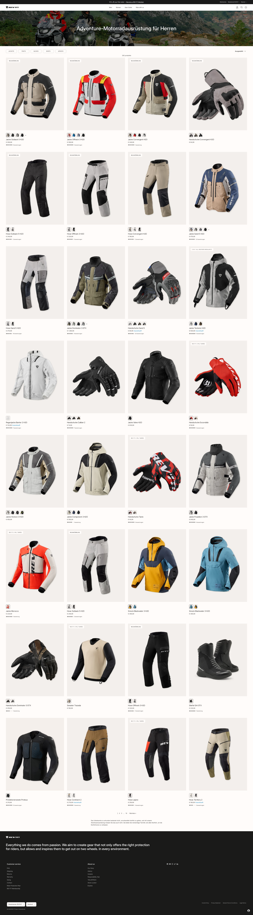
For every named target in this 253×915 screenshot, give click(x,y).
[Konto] (236, 7)
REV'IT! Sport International (18, 909)
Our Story (91, 868)
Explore (90, 886)
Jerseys (61, 51)
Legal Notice (243, 903)
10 (126, 813)
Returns (9, 874)
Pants (24, 51)
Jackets (11, 51)
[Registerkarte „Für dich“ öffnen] (248, 910)
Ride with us (140, 7)
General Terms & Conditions (230, 903)
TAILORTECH (92, 880)
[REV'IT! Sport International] (12, 7)
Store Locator (92, 883)
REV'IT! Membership (13, 888)
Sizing (9, 880)
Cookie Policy (205, 903)
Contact (9, 883)
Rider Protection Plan (13, 886)
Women (118, 7)
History (90, 871)
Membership (223, 2)
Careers (90, 874)
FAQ (8, 868)
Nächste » (132, 813)
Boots (48, 51)
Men (110, 7)
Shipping (10, 871)
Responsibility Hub (94, 877)
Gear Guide (128, 7)
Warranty (10, 877)
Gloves (36, 51)
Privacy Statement (216, 903)
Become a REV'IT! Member (135, 2)
